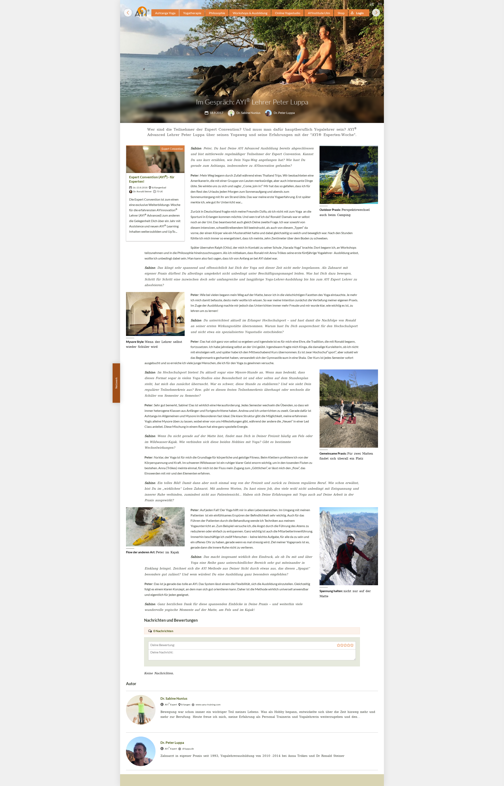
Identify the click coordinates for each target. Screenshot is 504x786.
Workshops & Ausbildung (250, 13)
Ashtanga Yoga (165, 13)
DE (372, 4)
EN (380, 4)
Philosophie (217, 13)
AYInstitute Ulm (319, 13)
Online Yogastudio (287, 13)
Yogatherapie (192, 13)
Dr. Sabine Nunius (248, 112)
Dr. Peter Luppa (284, 112)
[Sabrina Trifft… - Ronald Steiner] (128, 13)
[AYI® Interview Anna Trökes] (376, 13)
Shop (341, 13)
